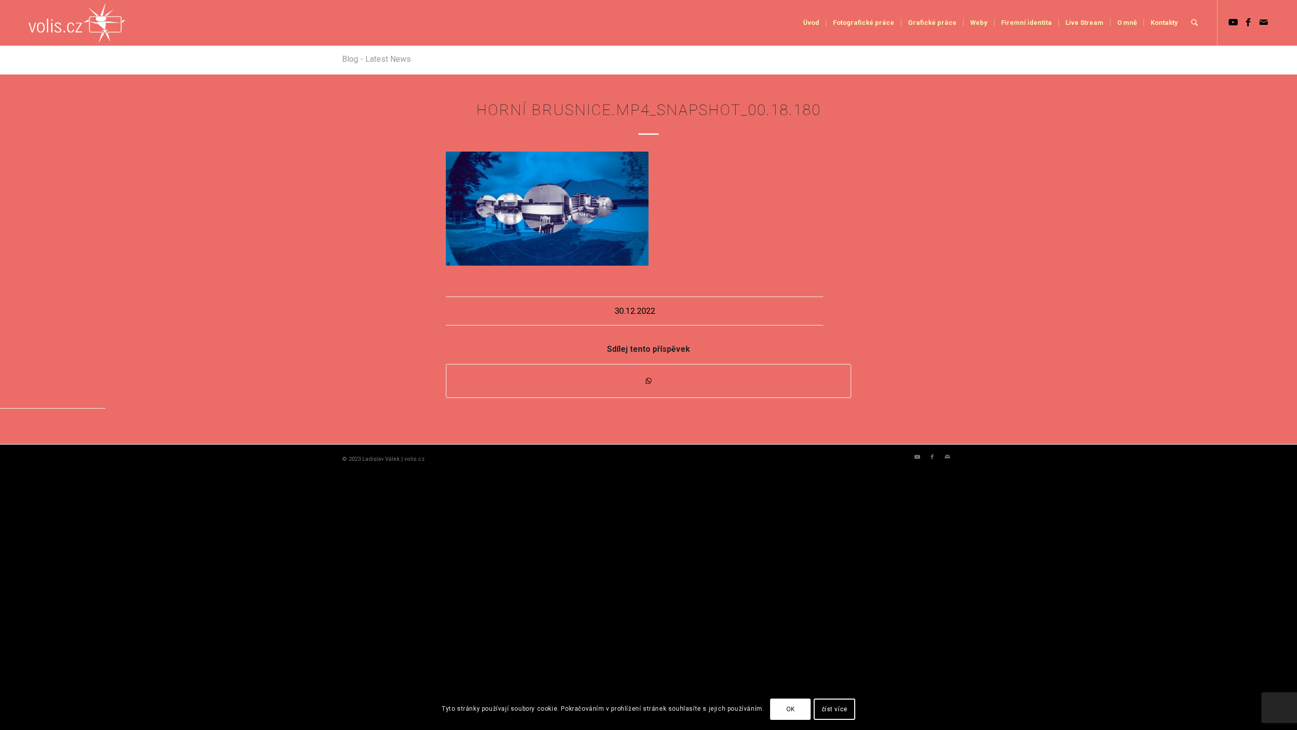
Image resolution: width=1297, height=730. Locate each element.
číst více (835, 709)
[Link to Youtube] (1233, 22)
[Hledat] (1194, 23)
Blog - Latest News (376, 59)
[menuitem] (811, 23)
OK (790, 709)
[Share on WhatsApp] (648, 380)
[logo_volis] (77, 23)
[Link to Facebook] (1248, 22)
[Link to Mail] (1263, 22)
